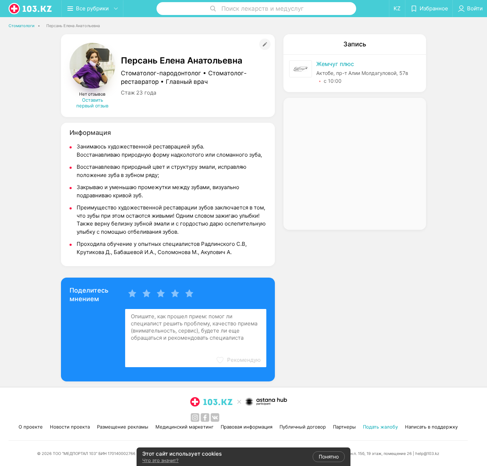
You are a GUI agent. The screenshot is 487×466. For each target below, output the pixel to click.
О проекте (31, 427)
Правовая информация (246, 427)
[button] (238, 360)
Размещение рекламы (122, 427)
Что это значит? (160, 460)
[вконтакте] (215, 417)
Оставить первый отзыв (92, 102)
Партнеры (344, 427)
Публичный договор (303, 427)
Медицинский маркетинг (184, 427)
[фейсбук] (205, 417)
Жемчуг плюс (335, 63)
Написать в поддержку (431, 427)
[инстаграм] (195, 417)
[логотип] (31, 8)
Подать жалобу (380, 427)
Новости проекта (70, 427)
